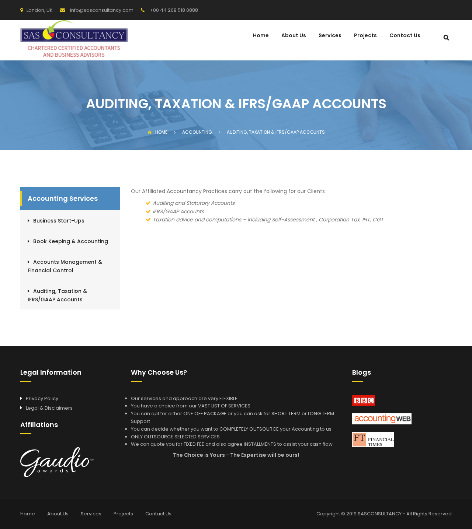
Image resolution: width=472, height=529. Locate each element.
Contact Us (404, 36)
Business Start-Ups (58, 220)
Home (261, 36)
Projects (365, 36)
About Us (293, 36)
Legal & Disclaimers (49, 407)
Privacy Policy (42, 398)
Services (330, 36)
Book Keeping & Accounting (70, 241)
